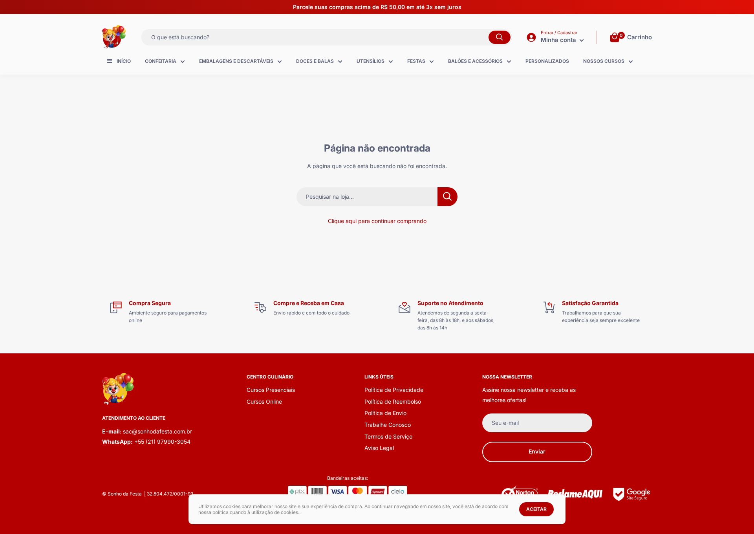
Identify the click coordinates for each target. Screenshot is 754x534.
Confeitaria (160, 61)
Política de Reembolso (392, 401)
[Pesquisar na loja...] (447, 196)
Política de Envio (385, 413)
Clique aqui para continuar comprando (377, 221)
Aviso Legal (379, 447)
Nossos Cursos (603, 61)
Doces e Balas (315, 61)
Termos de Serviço (388, 436)
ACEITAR (536, 509)
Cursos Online (264, 401)
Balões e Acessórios (475, 61)
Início (124, 61)
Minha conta (559, 40)
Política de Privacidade (393, 389)
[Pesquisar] (500, 37)
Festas (416, 61)
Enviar (537, 451)
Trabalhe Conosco (387, 424)
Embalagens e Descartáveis (236, 61)
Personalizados (547, 61)
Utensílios (370, 61)
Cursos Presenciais (271, 389)
